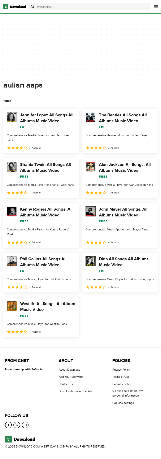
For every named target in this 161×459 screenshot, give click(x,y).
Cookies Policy (121, 384)
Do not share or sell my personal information (127, 393)
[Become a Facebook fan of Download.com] (8, 425)
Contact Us (66, 384)
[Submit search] (32, 6)
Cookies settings (123, 403)
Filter (7, 101)
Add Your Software (71, 377)
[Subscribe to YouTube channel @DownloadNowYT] (25, 425)
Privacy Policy (121, 369)
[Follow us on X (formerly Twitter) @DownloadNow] (16, 425)
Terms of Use (121, 377)
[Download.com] (14, 6)
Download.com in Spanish (75, 391)
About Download (69, 369)
